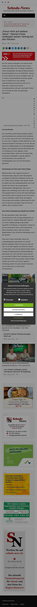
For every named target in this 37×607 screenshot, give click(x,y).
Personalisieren (18, 318)
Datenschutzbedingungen (18, 320)
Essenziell (9, 300)
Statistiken (24, 300)
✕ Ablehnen (18, 314)
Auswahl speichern (18, 309)
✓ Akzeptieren (18, 305)
